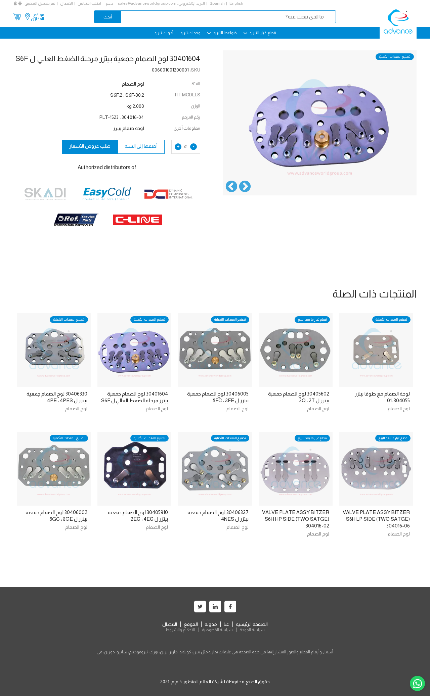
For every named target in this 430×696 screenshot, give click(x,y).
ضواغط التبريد (224, 33)
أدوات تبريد (163, 33)
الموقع (191, 624)
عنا (226, 624)
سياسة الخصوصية (217, 630)
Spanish (217, 3)
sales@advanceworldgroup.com (147, 3)
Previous (244, 187)
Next (231, 187)
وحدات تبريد (190, 33)
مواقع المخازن (37, 17)
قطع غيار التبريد (262, 33)
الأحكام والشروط (180, 630)
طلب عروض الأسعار (90, 146)
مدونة (211, 624)
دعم (109, 3)
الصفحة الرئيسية (252, 624)
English (236, 3)
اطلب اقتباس (89, 3)
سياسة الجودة (252, 630)
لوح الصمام (399, 408)
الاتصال (66, 3)
